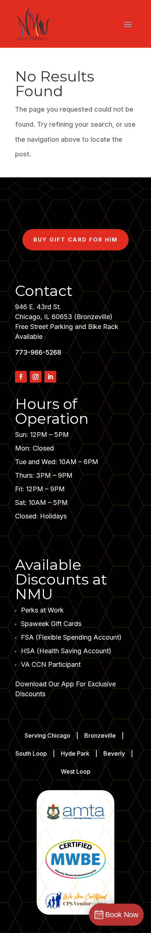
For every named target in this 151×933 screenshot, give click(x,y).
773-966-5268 (38, 352)
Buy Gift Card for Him (75, 239)
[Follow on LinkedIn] (50, 377)
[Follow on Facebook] (21, 377)
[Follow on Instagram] (35, 377)
